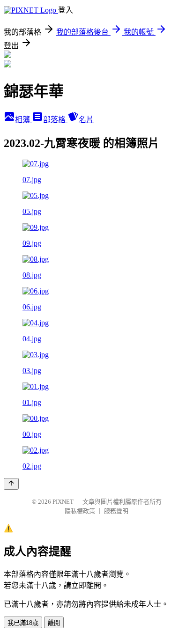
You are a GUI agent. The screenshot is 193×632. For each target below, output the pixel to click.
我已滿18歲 (22, 622)
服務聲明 (116, 510)
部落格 (55, 120)
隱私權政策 (80, 510)
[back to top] (11, 484)
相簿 (23, 120)
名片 (86, 120)
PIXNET (63, 501)
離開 (54, 622)
